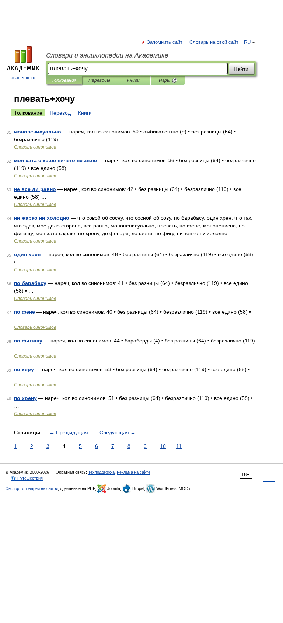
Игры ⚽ (168, 80)
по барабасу (30, 283)
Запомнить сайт (165, 42)
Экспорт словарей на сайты (32, 488)
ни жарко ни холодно (41, 218)
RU (247, 42)
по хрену (25, 398)
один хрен (27, 254)
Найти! (242, 69)
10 (163, 446)
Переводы (99, 80)
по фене (24, 312)
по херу (24, 369)
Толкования (64, 80)
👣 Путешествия (27, 478)
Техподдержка (101, 472)
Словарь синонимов (35, 147)
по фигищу (28, 341)
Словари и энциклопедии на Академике (107, 55)
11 (179, 446)
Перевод (60, 113)
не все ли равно (35, 189)
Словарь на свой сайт (213, 42)
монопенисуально (37, 132)
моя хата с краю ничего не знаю (55, 160)
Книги (133, 80)
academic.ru (23, 77)
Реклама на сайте (133, 472)
